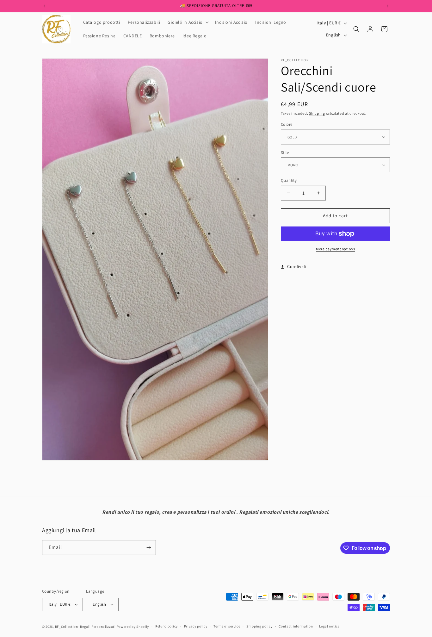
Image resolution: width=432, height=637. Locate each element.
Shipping (317, 113)
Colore (286, 124)
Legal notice (329, 626)
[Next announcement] (388, 6)
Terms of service (226, 626)
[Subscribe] (149, 547)
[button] (187, 22)
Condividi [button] (296, 266)
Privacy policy (195, 626)
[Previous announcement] (44, 6)
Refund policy (166, 626)
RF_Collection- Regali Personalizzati (86, 626)
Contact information (296, 626)
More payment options (335, 248)
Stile (285, 152)
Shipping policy (259, 626)
